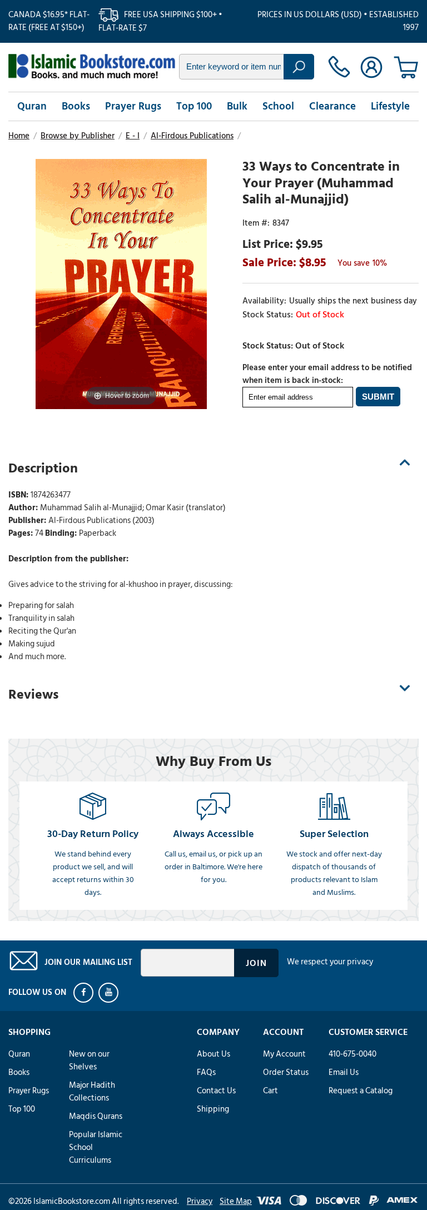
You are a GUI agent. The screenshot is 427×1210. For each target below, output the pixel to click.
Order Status (286, 1072)
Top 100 (194, 106)
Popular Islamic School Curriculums (95, 1147)
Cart (270, 1090)
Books (76, 106)
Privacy (199, 1201)
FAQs (206, 1072)
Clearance (332, 106)
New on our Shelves (89, 1060)
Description (43, 468)
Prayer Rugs (133, 106)
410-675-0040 (352, 1054)
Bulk (237, 106)
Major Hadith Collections (92, 1091)
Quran (32, 106)
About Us (213, 1054)
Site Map (236, 1201)
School (278, 106)
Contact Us (216, 1090)
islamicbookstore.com (91, 66)
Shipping (213, 1109)
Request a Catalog (361, 1090)
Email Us (344, 1072)
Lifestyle (390, 106)
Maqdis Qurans (95, 1116)
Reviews (33, 694)
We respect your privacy (330, 961)
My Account (284, 1054)
